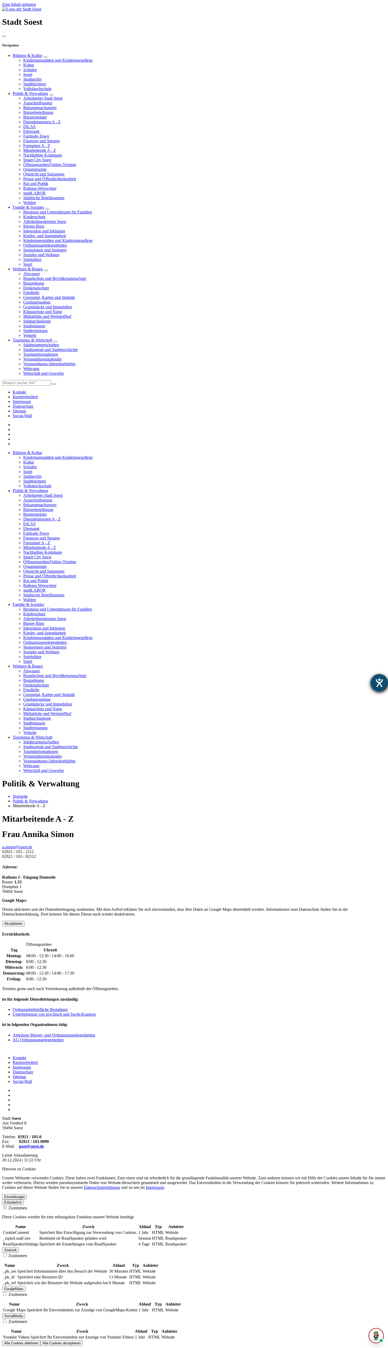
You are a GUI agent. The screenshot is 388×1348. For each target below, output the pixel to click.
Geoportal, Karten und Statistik (49, 297)
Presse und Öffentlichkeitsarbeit (49, 179)
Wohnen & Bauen (28, 269)
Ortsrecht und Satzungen (43, 174)
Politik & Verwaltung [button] (30, 490)
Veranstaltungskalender (42, 359)
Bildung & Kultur (27, 55)
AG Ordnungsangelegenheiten (38, 1040)
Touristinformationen (40, 354)
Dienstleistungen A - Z (42, 122)
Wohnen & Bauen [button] (28, 666)
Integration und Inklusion (44, 231)
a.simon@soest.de (17, 847)
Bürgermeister (35, 117)
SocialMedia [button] (13, 1316)
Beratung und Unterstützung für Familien (57, 212)
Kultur (28, 65)
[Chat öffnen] (376, 1335)
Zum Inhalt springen (19, 4)
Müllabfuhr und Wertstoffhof (47, 316)
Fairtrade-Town (36, 136)
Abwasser (31, 273)
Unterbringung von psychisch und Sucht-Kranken (54, 1014)
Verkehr (29, 335)
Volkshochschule (37, 88)
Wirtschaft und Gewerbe (43, 373)
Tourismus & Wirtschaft (32, 340)
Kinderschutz (34, 217)
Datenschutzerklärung (102, 1187)
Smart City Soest (37, 160)
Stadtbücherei (34, 84)
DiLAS (29, 126)
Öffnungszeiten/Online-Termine (49, 164)
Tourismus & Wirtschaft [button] (32, 737)
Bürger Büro (33, 226)
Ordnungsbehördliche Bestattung (40, 1009)
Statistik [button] (10, 1250)
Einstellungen (14, 1197)
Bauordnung (33, 283)
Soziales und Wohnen (41, 254)
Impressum (22, 1067)
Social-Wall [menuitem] (22, 415)
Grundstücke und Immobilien (47, 307)
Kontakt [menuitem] (19, 392)
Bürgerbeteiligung (38, 112)
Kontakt (19, 1057)
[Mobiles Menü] (4, 36)
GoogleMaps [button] (13, 1289)
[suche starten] (54, 384)
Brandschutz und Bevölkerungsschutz (54, 278)
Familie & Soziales (28, 207)
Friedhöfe (31, 292)
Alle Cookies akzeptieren (61, 1343)
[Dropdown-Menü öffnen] (45, 57)
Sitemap (19, 1076)
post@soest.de (31, 1146)
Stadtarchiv (32, 79)
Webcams (31, 368)
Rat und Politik (35, 183)
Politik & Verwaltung (30, 93)
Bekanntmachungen (39, 107)
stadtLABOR (34, 193)
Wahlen (29, 202)
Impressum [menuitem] (22, 401)
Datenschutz (23, 1072)
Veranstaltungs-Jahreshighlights (49, 364)
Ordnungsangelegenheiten (45, 245)
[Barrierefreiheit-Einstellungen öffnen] (379, 683)
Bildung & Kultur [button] (27, 452)
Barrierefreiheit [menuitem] (25, 397)
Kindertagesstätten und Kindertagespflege (58, 60)
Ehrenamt (31, 131)
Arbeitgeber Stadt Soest (43, 98)
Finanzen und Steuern (41, 141)
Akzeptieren (13, 924)
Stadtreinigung (35, 330)
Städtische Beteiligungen (43, 198)
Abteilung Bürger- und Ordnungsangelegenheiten (54, 1035)
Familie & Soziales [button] (28, 604)
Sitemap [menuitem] (19, 411)
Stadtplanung (34, 326)
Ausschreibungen (37, 103)
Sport (27, 74)
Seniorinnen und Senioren (45, 250)
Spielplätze (32, 259)
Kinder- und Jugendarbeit (44, 235)
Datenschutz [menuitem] (23, 406)
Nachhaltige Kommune (42, 155)
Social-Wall (22, 1081)
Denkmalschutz (36, 288)
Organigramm (34, 169)
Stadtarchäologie (37, 321)
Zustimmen (17, 1208)
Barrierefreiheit (25, 1062)
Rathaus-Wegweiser (39, 188)
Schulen (30, 69)
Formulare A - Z (36, 145)
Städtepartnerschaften (41, 345)
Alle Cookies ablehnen (21, 1343)
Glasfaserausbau (36, 302)
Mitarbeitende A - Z (39, 150)
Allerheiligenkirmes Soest (44, 221)
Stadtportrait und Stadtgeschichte (50, 349)
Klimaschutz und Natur (42, 311)
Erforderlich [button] (13, 1202)
